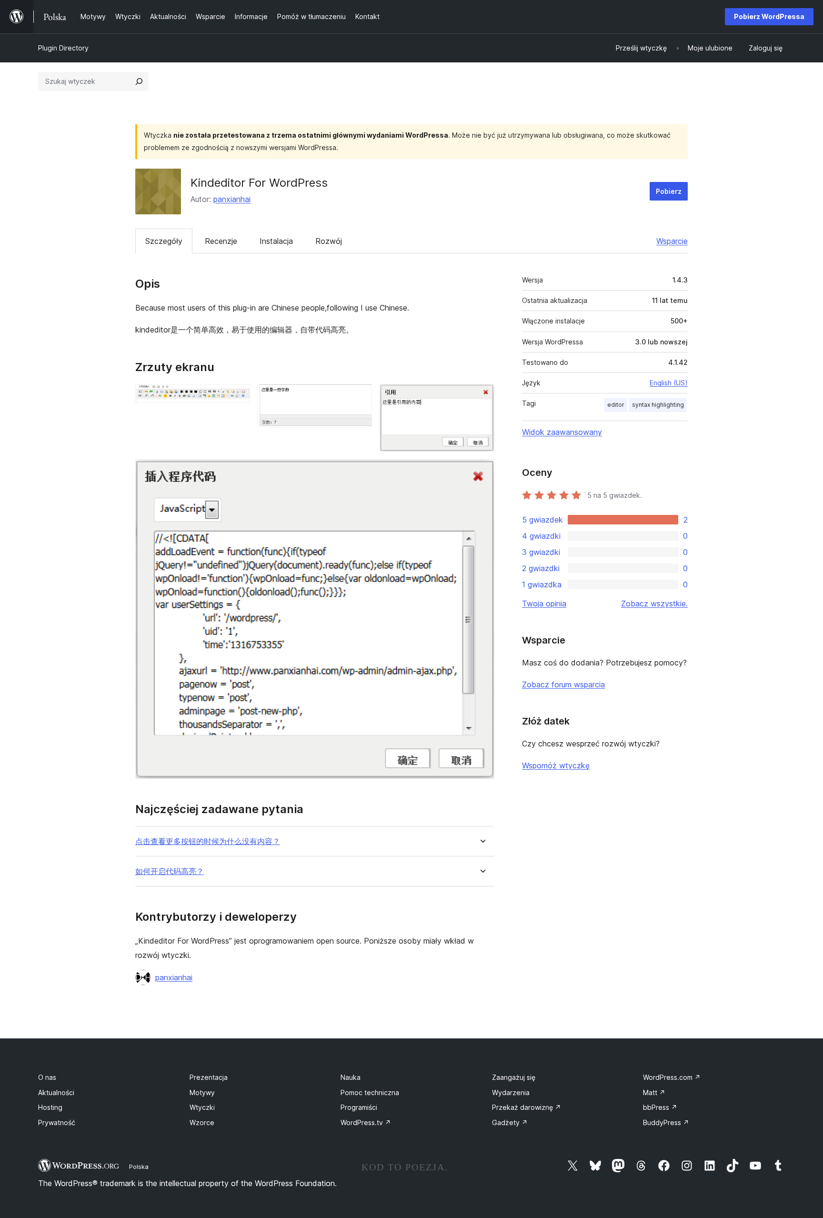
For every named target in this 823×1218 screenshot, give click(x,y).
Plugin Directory (63, 48)
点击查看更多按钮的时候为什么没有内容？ (207, 841)
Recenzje (221, 241)
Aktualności (56, 1092)
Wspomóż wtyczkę (556, 765)
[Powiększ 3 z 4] (481, 397)
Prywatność (56, 1122)
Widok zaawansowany (562, 432)
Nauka (351, 1077)
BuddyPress (666, 1122)
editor (615, 404)
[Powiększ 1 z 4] (237, 397)
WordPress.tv (366, 1122)
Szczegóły (163, 241)
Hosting (50, 1107)
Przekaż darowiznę (526, 1107)
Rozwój (328, 241)
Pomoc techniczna (370, 1092)
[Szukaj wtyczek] (139, 81)
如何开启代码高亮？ (169, 871)
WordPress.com (672, 1077)
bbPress (660, 1107)
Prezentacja (209, 1077)
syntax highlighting (658, 404)
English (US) (669, 383)
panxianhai (232, 199)
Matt (654, 1092)
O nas (47, 1077)
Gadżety (510, 1122)
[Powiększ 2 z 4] (359, 397)
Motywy (202, 1092)
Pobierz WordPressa (769, 16)
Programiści (359, 1107)
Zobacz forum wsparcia (563, 684)
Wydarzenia (511, 1092)
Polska (139, 1166)
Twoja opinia (544, 603)
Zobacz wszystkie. (654, 603)
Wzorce (202, 1122)
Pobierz (669, 191)
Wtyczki (202, 1107)
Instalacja (276, 241)
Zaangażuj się (513, 1077)
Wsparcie (672, 241)
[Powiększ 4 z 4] (481, 472)
